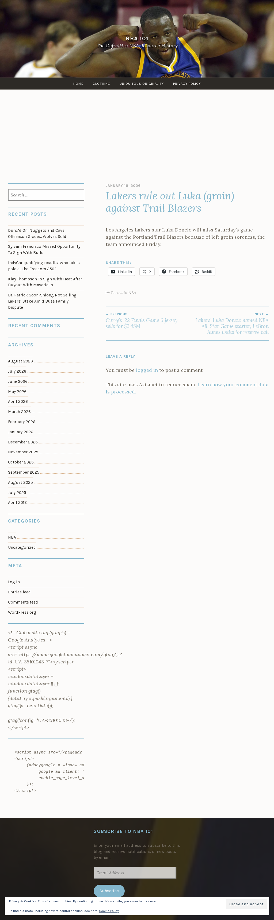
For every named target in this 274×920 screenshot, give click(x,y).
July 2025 (17, 492)
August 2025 (20, 482)
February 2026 (21, 421)
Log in (14, 581)
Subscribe (109, 890)
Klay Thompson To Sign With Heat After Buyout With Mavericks (45, 282)
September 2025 (23, 472)
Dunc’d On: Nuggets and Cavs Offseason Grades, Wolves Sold (37, 233)
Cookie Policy (109, 911)
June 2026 (18, 381)
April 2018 (17, 502)
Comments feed (23, 602)
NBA (132, 292)
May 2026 (17, 391)
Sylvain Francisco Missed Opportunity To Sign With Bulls (44, 249)
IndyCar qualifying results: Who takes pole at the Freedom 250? (44, 265)
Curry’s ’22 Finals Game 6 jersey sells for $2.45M (141, 320)
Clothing (102, 84)
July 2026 (17, 371)
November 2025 (23, 452)
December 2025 (23, 442)
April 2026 (18, 401)
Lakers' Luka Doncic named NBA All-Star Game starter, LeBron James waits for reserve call (232, 323)
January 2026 (20, 432)
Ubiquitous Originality (142, 84)
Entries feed (19, 592)
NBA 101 (137, 38)
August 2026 (20, 361)
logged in (147, 370)
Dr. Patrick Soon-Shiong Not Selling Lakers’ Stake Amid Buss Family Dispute (42, 301)
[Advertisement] (137, 129)
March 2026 (19, 411)
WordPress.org (22, 612)
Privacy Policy (187, 84)
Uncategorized (22, 547)
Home (78, 84)
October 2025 (21, 462)
